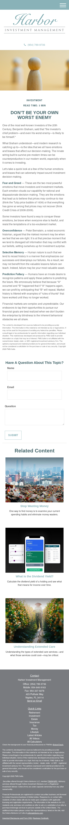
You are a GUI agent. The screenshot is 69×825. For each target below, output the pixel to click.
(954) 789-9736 (36, 45)
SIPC (55, 781)
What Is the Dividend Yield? (34, 576)
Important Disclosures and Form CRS (17, 818)
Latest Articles (34, 735)
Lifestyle (34, 732)
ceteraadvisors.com (35, 813)
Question (10, 406)
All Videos (34, 738)
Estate (34, 719)
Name (10, 368)
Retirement (34, 712)
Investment (34, 715)
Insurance (35, 722)
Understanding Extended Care (34, 646)
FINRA (50, 781)
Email (10, 387)
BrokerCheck (58, 744)
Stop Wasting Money (34, 506)
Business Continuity (41, 818)
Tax (34, 725)
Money (34, 728)
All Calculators (34, 741)
